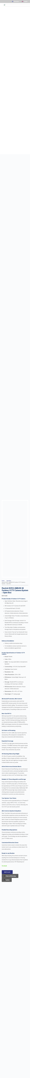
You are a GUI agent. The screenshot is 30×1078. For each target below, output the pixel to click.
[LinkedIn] (10, 1)
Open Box (9, 72)
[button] (16, 1)
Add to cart (7, 872)
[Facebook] (2, 1)
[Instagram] (7, 1)
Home (3, 72)
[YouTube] (5, 1)
